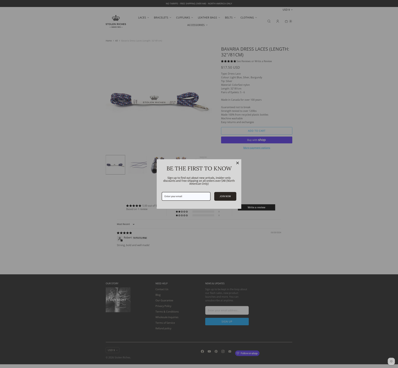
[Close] (237, 163)
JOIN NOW (225, 196)
